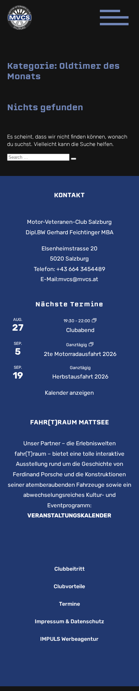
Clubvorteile (69, 586)
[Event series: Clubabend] (94, 320)
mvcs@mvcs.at (78, 279)
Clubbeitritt (69, 569)
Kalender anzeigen (69, 392)
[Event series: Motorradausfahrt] (91, 344)
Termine (69, 604)
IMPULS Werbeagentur (69, 639)
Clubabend (80, 330)
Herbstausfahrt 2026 (80, 376)
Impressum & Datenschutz (69, 621)
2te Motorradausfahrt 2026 (80, 354)
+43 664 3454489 (80, 269)
